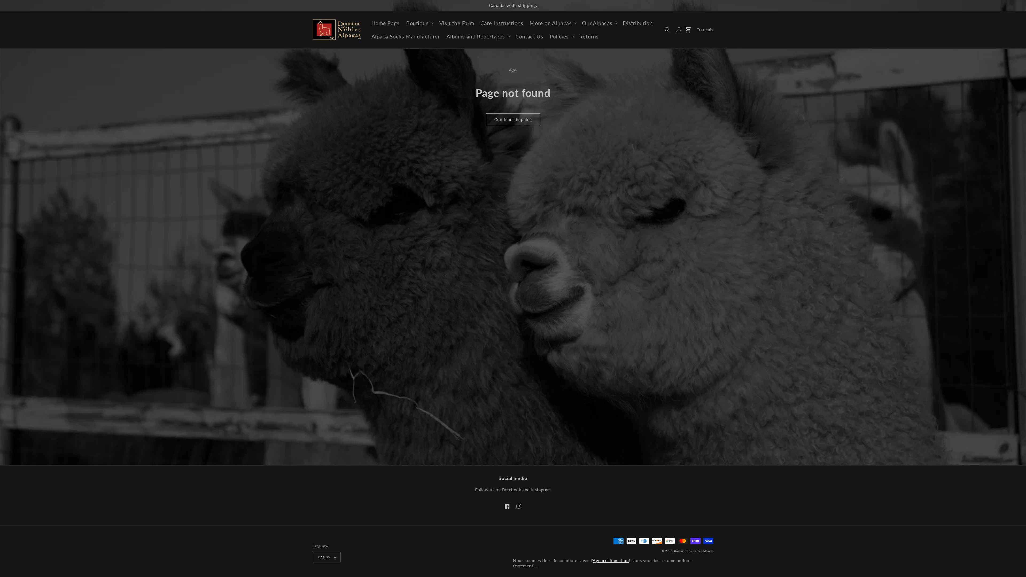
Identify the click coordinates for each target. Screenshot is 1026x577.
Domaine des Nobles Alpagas (693, 550)
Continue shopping (513, 119)
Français (705, 29)
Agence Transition (611, 560)
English (324, 557)
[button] (419, 23)
